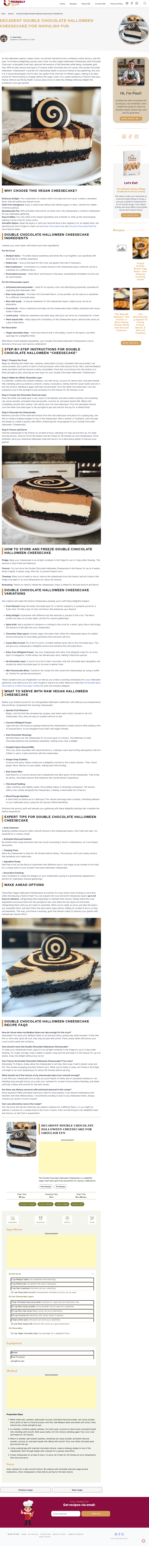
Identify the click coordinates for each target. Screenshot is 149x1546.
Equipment (40, 1222)
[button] (92, 1274)
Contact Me (100, 4)
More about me (130, 118)
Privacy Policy (116, 4)
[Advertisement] (67, 1157)
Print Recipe (46, 1186)
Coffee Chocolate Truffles (27, 686)
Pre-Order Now (130, 215)
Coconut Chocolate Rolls (81, 226)
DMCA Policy (45, 1537)
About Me (86, 4)
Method (67, 1222)
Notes (92, 1222)
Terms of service (75, 1534)
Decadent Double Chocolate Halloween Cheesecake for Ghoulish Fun (39, 14)
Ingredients (12, 1222)
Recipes (73, 4)
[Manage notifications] (143, 1541)
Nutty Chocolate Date (53, 226)
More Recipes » (131, 343)
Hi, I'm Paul (33, 1534)
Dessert (11, 14)
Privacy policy (59, 1534)
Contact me (45, 1534)
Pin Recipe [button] (60, 1186)
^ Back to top (13, 1534)
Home (62, 4)
